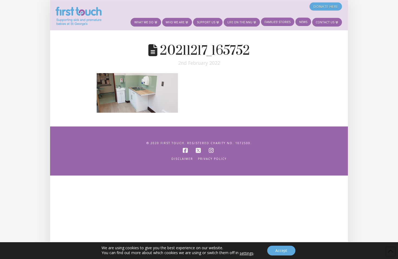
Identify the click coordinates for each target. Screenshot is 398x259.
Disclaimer (182, 159)
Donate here (326, 6)
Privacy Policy (212, 159)
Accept (281, 250)
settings (246, 253)
